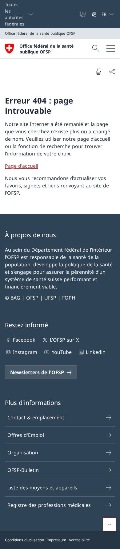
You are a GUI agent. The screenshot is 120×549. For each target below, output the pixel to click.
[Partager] (112, 71)
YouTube (61, 352)
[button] (109, 524)
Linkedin (96, 352)
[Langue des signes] (94, 14)
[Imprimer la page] (98, 71)
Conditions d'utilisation (24, 540)
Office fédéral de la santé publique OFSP (46, 49)
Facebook (24, 339)
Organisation (22, 452)
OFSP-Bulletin (23, 470)
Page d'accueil (21, 166)
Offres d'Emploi (25, 435)
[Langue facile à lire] (83, 14)
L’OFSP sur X (64, 339)
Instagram (25, 352)
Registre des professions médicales (49, 505)
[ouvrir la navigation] (111, 48)
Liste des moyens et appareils (42, 487)
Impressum (56, 540)
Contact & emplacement (35, 417)
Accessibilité (79, 540)
